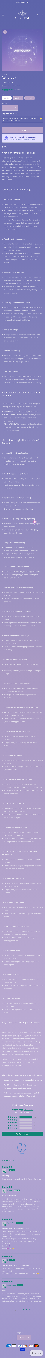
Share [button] (6, 147)
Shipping (4, 86)
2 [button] (19, 1310)
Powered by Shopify (26, 1354)
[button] (2, 14)
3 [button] (23, 1310)
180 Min (30, 98)
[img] (7, 1167)
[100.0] (21, 1147)
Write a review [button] (22, 1134)
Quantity (5, 103)
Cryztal (19, 1354)
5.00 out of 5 (28, 1110)
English (21, 1337)
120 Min (18, 98)
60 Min (6, 98)
